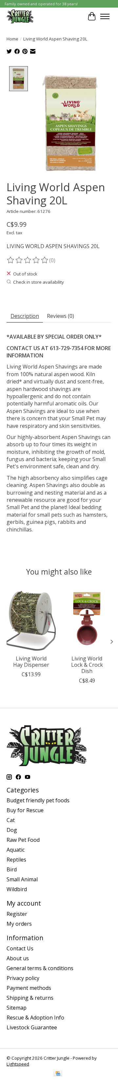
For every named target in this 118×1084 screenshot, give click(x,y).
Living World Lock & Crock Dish (87, 665)
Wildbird (17, 889)
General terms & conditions (40, 968)
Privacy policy (23, 978)
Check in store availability (38, 282)
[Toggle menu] (104, 16)
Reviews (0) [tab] (60, 316)
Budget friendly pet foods (38, 800)
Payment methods (29, 988)
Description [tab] (24, 316)
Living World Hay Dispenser (31, 661)
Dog (12, 830)
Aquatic (16, 849)
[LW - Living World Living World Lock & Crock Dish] (86, 619)
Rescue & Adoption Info (35, 1017)
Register (17, 913)
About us (18, 958)
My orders (19, 923)
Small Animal (22, 879)
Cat (11, 820)
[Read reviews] (28, 260)
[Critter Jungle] (20, 16)
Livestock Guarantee (32, 1027)
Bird (12, 869)
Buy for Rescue (25, 810)
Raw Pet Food (23, 839)
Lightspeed (18, 1064)
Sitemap (17, 1007)
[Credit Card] (58, 1074)
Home (12, 39)
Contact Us (20, 948)
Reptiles (16, 859)
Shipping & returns (30, 997)
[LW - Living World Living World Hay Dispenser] (31, 619)
